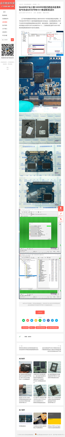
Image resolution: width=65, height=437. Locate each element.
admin (29, 336)
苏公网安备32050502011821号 (44, 434)
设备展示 (4, 32)
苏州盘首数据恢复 (7, 4)
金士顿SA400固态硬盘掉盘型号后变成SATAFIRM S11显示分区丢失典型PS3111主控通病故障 (25, 376)
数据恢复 (4, 15)
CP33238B (25, 327)
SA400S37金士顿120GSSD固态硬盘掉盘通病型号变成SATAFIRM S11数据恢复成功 (44, 304)
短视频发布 (5, 18)
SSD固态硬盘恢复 (40, 327)
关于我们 (4, 28)
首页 (4, 12)
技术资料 (4, 25)
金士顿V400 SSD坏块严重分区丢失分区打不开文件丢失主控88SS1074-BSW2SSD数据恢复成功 (39, 400)
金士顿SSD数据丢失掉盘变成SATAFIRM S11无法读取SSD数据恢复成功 (54, 375)
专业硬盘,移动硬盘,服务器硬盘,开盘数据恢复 (39, 426)
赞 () (40, 312)
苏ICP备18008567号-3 (58, 434)
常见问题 (4, 35)
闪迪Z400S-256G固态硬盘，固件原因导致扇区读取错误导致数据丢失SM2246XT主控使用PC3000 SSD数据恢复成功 (39, 378)
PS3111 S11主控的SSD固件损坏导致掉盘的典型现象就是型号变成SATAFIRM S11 (54, 400)
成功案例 (4, 22)
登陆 (7, 67)
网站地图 (10, 64)
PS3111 (32, 327)
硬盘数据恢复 (4, 62)
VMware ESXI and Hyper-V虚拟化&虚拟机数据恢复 (54, 426)
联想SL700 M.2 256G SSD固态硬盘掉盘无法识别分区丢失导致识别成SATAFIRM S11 (25, 400)
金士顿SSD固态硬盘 (53, 327)
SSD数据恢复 (11, 62)
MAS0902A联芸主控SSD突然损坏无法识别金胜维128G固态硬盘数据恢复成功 (28, 348)
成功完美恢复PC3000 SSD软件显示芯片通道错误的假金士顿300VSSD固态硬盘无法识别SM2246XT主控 (51, 349)
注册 (7, 69)
